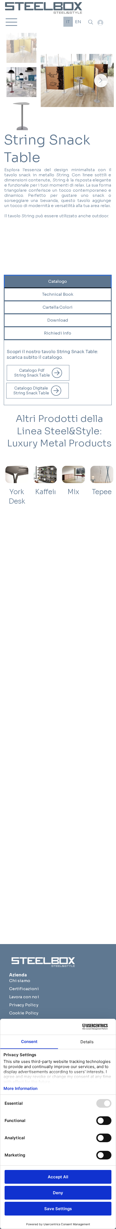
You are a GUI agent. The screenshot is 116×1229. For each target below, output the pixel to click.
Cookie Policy (24, 1012)
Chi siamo (19, 980)
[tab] (57, 281)
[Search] (90, 22)
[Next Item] (101, 80)
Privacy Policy (23, 1004)
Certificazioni (24, 988)
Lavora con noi (24, 996)
